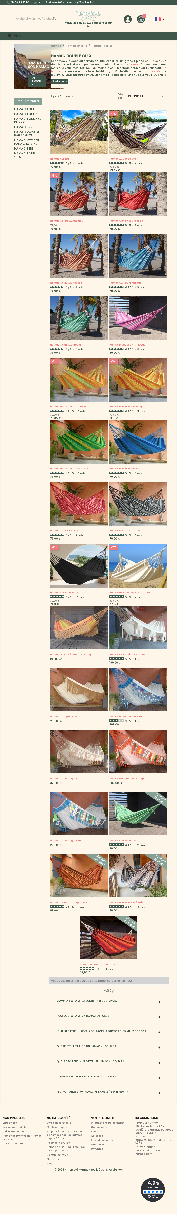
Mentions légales (57, 1127)
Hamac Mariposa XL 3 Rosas (127, 344)
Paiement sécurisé (58, 1142)
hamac (134, 64)
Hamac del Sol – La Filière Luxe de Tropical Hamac (66, 1148)
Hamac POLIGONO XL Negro (126, 530)
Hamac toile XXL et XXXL (27, 120)
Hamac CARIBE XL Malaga (125, 282)
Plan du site (54, 1159)
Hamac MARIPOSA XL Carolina (68, 406)
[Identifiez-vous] (128, 19)
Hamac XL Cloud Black (64, 592)
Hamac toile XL (26, 114)
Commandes (99, 1127)
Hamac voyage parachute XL (27, 142)
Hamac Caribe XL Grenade (126, 220)
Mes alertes (98, 1144)
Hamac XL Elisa (59, 158)
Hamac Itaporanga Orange (126, 778)
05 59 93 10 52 (20, 3)
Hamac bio (23, 127)
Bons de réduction (102, 1140)
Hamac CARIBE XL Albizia (65, 344)
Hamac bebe (24, 149)
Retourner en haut (120, 981)
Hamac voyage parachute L (27, 133)
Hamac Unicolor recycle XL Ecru (129, 592)
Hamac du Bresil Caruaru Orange (71, 654)
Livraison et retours (59, 1123)
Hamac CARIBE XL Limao (124, 840)
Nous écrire (46, 3)
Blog (50, 1163)
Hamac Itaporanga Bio (64, 778)
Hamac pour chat (24, 155)
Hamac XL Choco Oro (123, 158)
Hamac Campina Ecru (64, 716)
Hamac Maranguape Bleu (125, 716)
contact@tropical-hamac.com (148, 1152)
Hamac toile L (25, 109)
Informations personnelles (108, 1123)
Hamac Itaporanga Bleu (65, 840)
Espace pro (10, 1123)
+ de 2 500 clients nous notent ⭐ (88, 2)
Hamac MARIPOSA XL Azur (125, 468)
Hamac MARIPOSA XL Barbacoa (99, 964)
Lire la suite (59, 81)
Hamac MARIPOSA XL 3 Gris (126, 902)
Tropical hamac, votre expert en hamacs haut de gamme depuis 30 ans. (65, 1135)
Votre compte (103, 1118)
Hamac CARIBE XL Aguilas (66, 282)
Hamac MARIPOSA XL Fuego (126, 406)
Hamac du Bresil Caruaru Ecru (128, 654)
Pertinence (146, 96)
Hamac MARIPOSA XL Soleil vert (69, 468)
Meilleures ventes (13, 1131)
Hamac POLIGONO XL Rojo (66, 530)
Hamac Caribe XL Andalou (66, 220)
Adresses (97, 1135)
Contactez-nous (57, 1155)
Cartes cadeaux (13, 1143)
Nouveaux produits (14, 1127)
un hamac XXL (152, 71)
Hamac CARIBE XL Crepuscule (68, 902)
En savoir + (36, 81)
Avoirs (95, 1131)
